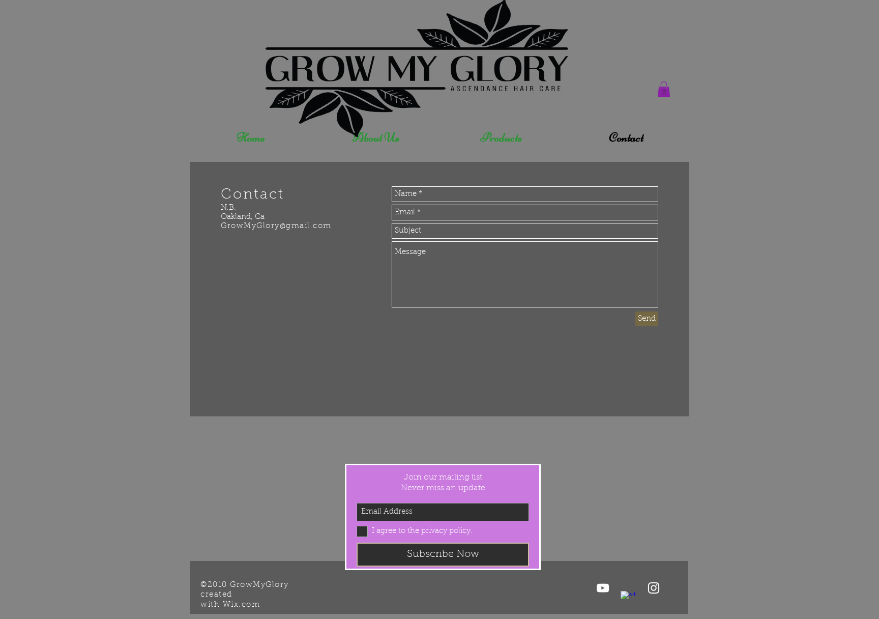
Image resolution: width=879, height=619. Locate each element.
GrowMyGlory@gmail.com (276, 226)
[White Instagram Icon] (653, 588)
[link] (663, 89)
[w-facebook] (628, 598)
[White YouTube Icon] (602, 588)
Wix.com (241, 605)
